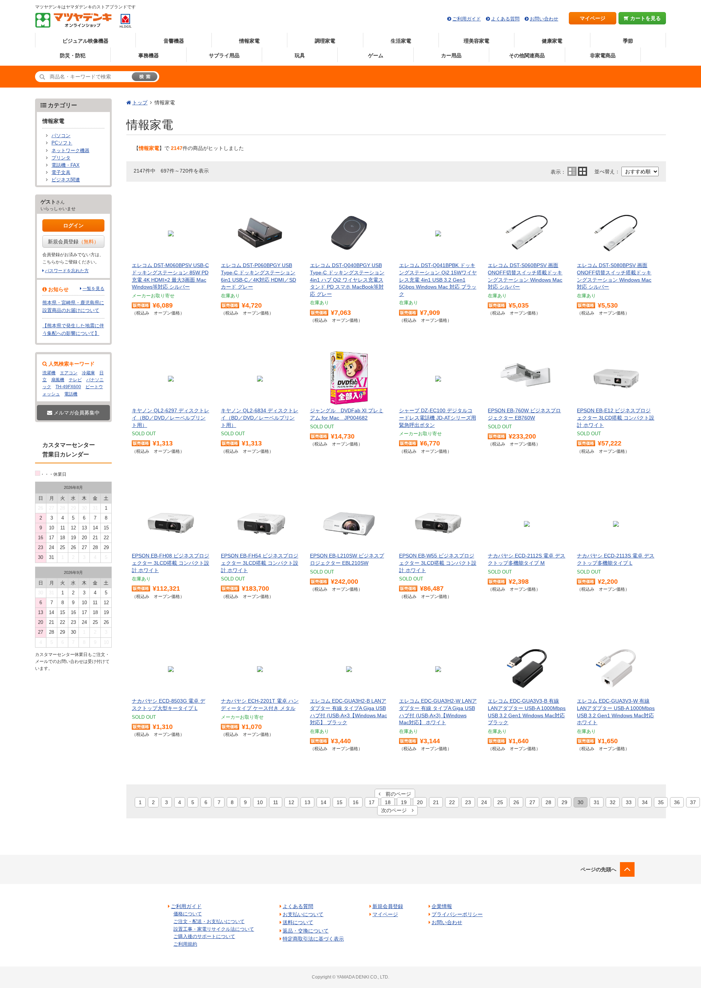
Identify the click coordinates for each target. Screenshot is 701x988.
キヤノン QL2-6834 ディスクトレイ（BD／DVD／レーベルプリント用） (259, 418)
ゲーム (375, 55)
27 (532, 802)
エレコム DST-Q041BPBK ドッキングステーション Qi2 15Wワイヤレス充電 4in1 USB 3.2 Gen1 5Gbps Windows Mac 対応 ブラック (438, 279)
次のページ (396, 810)
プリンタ (60, 158)
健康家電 (552, 41)
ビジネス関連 (65, 179)
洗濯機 (48, 372)
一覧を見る (93, 288)
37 (693, 802)
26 (516, 802)
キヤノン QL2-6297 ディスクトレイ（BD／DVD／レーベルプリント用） (170, 418)
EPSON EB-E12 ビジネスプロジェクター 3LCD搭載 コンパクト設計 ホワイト (615, 418)
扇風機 (57, 379)
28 (548, 802)
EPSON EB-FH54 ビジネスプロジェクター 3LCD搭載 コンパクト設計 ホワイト (259, 563)
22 (452, 802)
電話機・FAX (65, 165)
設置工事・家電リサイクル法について (213, 929)
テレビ (75, 379)
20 (420, 802)
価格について (187, 913)
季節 (628, 41)
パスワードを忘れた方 (67, 270)
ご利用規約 (185, 944)
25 (500, 802)
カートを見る (645, 18)
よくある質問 (505, 19)
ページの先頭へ (598, 869)
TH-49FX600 (68, 386)
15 (339, 802)
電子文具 (60, 172)
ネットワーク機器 (70, 150)
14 (323, 802)
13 (307, 802)
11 (275, 802)
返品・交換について (306, 931)
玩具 (300, 55)
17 (372, 802)
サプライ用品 (224, 55)
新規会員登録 (73, 241)
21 (436, 802)
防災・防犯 (72, 55)
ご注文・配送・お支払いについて (209, 921)
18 (388, 802)
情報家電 (249, 41)
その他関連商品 (527, 55)
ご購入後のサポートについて (204, 936)
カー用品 (451, 55)
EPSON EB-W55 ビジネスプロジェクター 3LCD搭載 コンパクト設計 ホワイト (437, 563)
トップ (140, 102)
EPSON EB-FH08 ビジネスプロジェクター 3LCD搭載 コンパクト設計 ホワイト (170, 563)
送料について (298, 922)
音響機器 (174, 41)
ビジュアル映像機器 (85, 41)
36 (677, 802)
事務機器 (148, 55)
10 (260, 802)
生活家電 (401, 41)
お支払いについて (303, 914)
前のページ (395, 794)
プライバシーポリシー (457, 914)
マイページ (592, 18)
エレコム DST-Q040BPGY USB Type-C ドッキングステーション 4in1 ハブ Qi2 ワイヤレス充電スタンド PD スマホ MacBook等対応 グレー (347, 279)
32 (613, 802)
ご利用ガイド (466, 19)
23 (468, 802)
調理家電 (325, 41)
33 (629, 802)
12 (291, 802)
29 (564, 802)
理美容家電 (476, 41)
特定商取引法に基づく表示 (313, 939)
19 (404, 802)
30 (580, 802)
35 (661, 802)
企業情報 (442, 906)
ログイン (73, 225)
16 (356, 802)
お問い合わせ (544, 19)
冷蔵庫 (88, 372)
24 (484, 802)
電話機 (70, 394)
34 (645, 802)
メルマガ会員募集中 (76, 413)
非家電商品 (603, 55)
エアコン (68, 372)
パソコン (60, 135)
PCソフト (61, 143)
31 (597, 802)
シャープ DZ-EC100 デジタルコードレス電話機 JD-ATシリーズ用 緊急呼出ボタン (437, 418)
